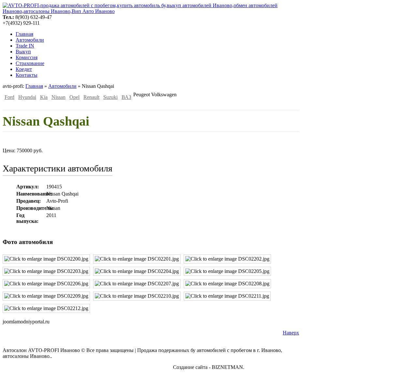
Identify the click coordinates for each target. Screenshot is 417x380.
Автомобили (62, 86)
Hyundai (27, 97)
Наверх (291, 332)
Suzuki (110, 97)
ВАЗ (126, 97)
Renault (91, 97)
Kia (44, 97)
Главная (34, 86)
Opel (74, 97)
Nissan (58, 97)
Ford (9, 97)
